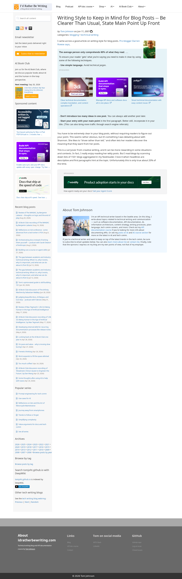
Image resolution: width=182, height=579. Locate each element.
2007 (23, 452)
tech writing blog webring (34, 498)
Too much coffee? (25, 363)
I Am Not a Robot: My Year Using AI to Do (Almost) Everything (34, 90)
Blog (58, 6)
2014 (17, 449)
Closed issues (137, 550)
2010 (41, 449)
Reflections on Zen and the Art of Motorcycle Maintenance (30, 404)
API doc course (72, 546)
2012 (29, 449)
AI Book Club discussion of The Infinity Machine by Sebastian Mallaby (32, 291)
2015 (47, 447)
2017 (35, 447)
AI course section (140, 232)
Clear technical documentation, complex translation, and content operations (74, 103)
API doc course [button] (85, 6)
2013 (23, 449)
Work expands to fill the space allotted (33, 356)
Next (27, 502)
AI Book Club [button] (125, 6)
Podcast (69, 6)
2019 (23, 447)
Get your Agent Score (102, 191)
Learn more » (31, 96)
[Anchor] (35, 37)
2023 (35, 444)
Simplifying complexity (27, 419)
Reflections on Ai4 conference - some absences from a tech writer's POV (32, 231)
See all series (23, 431)
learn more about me (117, 242)
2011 (35, 449)
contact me (134, 242)
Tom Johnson (67, 31)
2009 (47, 449)
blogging (74, 34)
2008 (17, 452)
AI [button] (112, 6)
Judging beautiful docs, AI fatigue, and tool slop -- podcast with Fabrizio (32, 298)
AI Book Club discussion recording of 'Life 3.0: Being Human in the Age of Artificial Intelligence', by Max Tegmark (33, 319)
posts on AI (123, 232)
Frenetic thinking (25, 351)
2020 (17, 447)
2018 (29, 447)
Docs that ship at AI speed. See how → (32, 197)
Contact (70, 550)
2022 (41, 444)
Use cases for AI (24, 398)
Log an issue (136, 546)
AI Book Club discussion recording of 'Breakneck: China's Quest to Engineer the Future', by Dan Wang (32, 371)
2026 (17, 444)
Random (35, 502)
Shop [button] (101, 6)
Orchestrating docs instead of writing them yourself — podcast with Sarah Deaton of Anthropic (33, 242)
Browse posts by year (42, 452)
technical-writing (89, 34)
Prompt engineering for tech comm (32, 393)
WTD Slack (97, 542)
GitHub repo (136, 542)
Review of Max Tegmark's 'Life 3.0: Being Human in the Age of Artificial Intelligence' (33, 308)
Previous (19, 502)
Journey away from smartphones (31, 410)
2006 (29, 452)
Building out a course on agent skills (32, 250)
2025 (23, 444)
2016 (41, 447)
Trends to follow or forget (28, 415)
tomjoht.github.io (23, 479)
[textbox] (33, 18)
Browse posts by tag (24, 464)
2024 (29, 444)
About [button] (141, 6)
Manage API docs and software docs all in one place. (111, 101)
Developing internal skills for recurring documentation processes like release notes (33, 328)
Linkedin (96, 546)
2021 (47, 444)
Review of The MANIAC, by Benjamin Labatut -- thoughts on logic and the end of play (33, 215)
